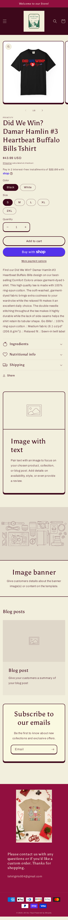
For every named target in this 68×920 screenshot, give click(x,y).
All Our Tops (29, 913)
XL (43, 202)
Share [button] (11, 375)
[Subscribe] (53, 749)
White (28, 187)
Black (10, 187)
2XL (9, 210)
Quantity (8, 219)
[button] (5, 21)
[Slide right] (42, 110)
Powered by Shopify (43, 913)
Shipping (7, 163)
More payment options (34, 261)
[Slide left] (26, 110)
